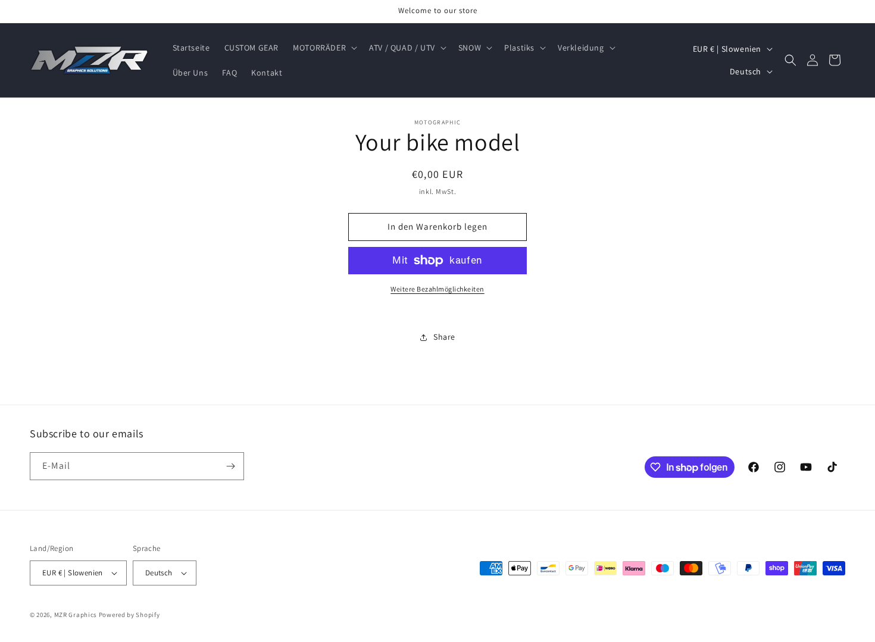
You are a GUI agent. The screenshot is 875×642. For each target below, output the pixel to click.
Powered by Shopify (129, 614)
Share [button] (444, 336)
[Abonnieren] (230, 466)
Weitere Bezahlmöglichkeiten (437, 288)
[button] (324, 47)
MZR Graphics (75, 614)
